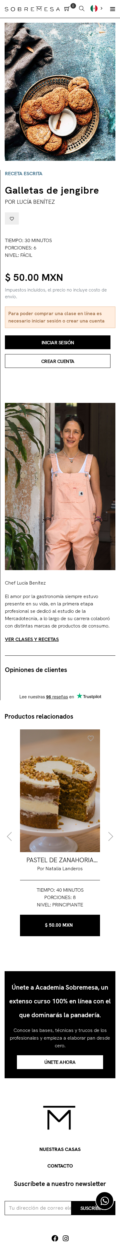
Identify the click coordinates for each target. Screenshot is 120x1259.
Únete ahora (60, 1062)
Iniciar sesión (58, 342)
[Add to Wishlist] (12, 218)
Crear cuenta (57, 361)
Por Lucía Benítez (30, 201)
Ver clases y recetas (32, 639)
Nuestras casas (60, 1149)
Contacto (60, 1166)
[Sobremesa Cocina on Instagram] (66, 1238)
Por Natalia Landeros (60, 868)
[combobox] (97, 8)
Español (97, 8)
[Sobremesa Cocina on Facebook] (54, 1238)
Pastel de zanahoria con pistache (60, 860)
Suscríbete (93, 1208)
